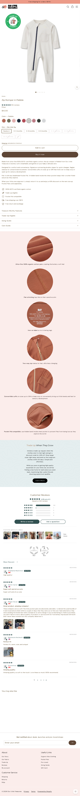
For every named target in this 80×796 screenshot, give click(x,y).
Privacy (26, 791)
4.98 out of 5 (45, 499)
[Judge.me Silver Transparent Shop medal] (44, 550)
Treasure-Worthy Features (12, 211)
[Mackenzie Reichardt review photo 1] (8, 652)
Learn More (40, 481)
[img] (7, 568)
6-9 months (43, 131)
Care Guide (6, 226)
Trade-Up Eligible (8, 216)
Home (3, 96)
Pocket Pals (45, 759)
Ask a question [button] (53, 522)
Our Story (5, 756)
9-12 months (55, 131)
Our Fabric (5, 759)
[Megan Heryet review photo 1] (8, 624)
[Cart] (72, 7)
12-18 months (69, 131)
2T (18, 137)
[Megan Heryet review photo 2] (20, 624)
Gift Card (44, 768)
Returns (4, 779)
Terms (33, 791)
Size (8, 127)
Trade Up (5, 762)
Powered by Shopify (45, 791)
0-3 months (18, 131)
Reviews (4, 765)
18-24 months (8, 137)
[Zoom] (77, 87)
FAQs (3, 782)
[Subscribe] (72, 742)
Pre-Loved (44, 762)
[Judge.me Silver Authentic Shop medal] (34, 550)
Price (4, 107)
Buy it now (40, 154)
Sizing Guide (6, 221)
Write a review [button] (27, 522)
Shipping (4, 143)
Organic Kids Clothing (48, 756)
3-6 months (30, 131)
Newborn (6, 131)
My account (6, 768)
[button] (6, 105)
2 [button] (37, 680)
